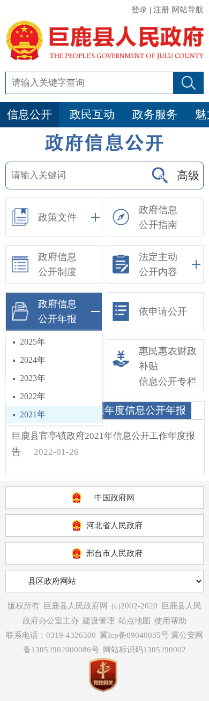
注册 (161, 9)
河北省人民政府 (114, 525)
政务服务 (154, 114)
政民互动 (92, 114)
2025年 (33, 341)
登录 (139, 9)
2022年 (33, 396)
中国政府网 (114, 497)
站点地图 (134, 620)
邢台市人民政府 (114, 553)
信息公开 (29, 114)
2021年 (33, 414)
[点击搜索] (159, 175)
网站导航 (187, 9)
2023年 (33, 378)
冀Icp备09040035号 (134, 635)
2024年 (33, 359)
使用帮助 (170, 620)
